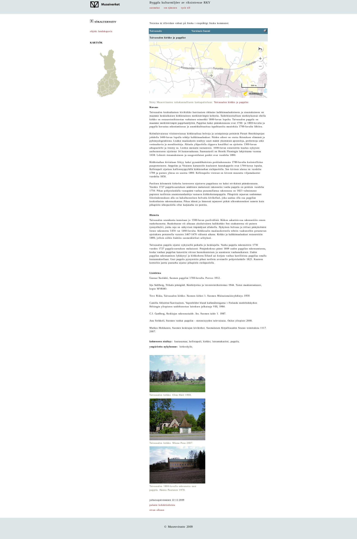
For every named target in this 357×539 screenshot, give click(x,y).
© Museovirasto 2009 (178, 526)
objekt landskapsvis (101, 31)
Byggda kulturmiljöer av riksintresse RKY (179, 2)
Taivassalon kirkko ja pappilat (231, 102)
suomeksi (154, 7)
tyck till (185, 7)
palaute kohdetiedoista (162, 505)
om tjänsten (170, 7)
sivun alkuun (156, 510)
